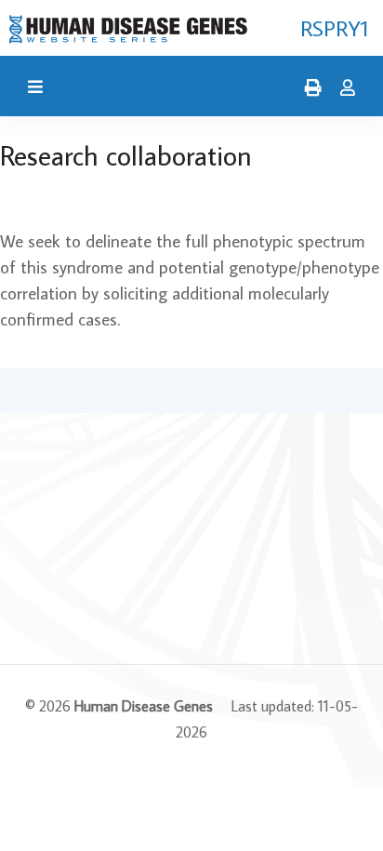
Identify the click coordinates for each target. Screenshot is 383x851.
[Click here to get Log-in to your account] (343, 88)
